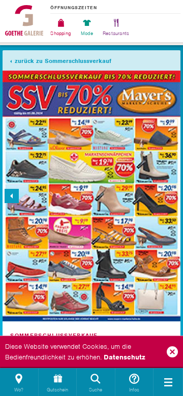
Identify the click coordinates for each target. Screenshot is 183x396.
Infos (134, 389)
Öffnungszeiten (73, 8)
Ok (172, 351)
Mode (87, 33)
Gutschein (57, 389)
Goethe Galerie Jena (24, 20)
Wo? (18, 389)
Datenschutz (124, 357)
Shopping (60, 33)
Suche (95, 389)
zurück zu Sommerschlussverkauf (63, 61)
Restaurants (116, 33)
